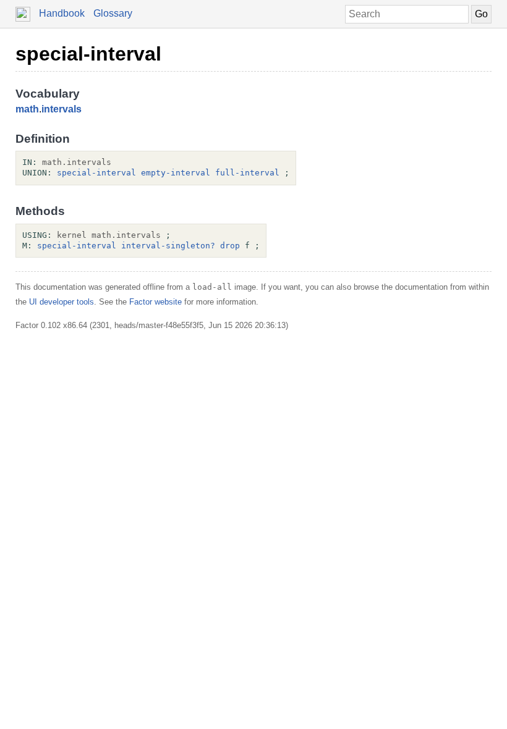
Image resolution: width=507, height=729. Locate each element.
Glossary (112, 13)
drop (230, 245)
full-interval (247, 172)
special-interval (88, 54)
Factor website (155, 301)
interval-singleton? (168, 245)
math (27, 109)
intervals (61, 109)
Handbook (62, 13)
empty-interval (175, 172)
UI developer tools (61, 301)
